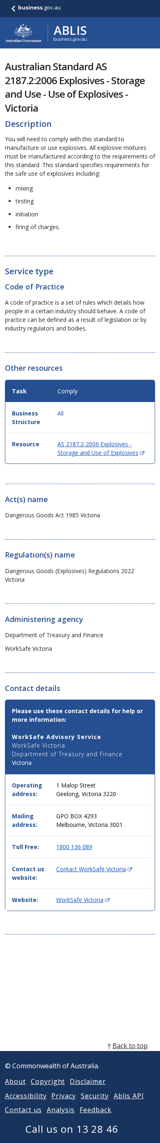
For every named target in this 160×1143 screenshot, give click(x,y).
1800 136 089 (74, 847)
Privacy (63, 1095)
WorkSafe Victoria (83, 900)
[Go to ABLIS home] (46, 32)
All (60, 413)
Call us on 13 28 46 (72, 1129)
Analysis (61, 1109)
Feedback (96, 1109)
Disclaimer (88, 1081)
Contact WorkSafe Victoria (94, 869)
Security (95, 1095)
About (15, 1081)
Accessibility (25, 1095)
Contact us (23, 1109)
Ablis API (129, 1095)
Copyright (48, 1081)
